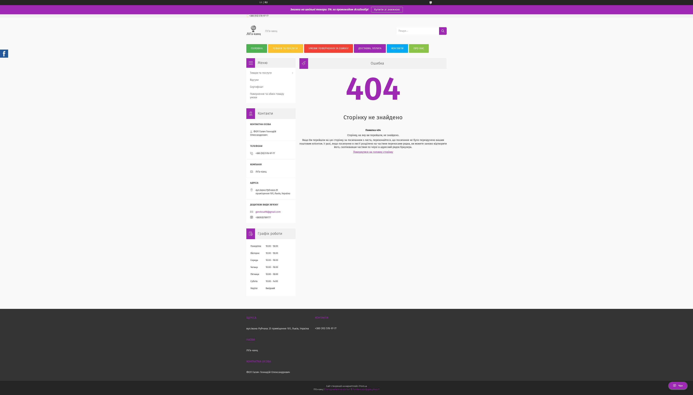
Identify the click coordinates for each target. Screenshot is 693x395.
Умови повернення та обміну (328, 48)
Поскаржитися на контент (337, 390)
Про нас (419, 48)
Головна (257, 48)
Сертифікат (256, 87)
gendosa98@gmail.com (268, 212)
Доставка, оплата (369, 48)
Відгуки (254, 80)
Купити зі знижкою (387, 9)
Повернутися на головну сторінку (373, 152)
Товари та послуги (285, 48)
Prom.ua (363, 386)
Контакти (397, 48)
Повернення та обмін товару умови (267, 96)
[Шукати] (443, 31)
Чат (680, 385)
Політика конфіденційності (366, 390)
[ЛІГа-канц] (253, 37)
